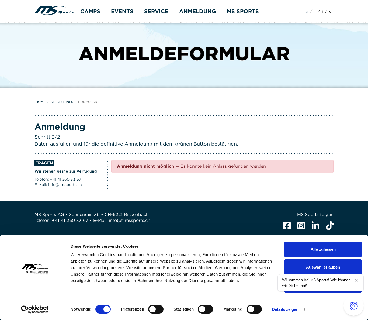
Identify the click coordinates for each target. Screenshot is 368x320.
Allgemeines (61, 102)
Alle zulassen (323, 249)
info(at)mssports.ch (129, 220)
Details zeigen (285, 309)
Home (41, 102)
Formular (87, 102)
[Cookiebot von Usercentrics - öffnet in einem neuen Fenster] (34, 309)
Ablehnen (323, 284)
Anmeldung (197, 11)
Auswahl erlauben (323, 267)
